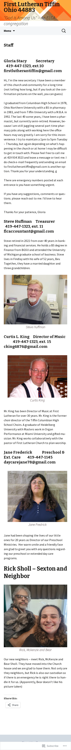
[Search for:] (64, 31)
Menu (7, 31)
